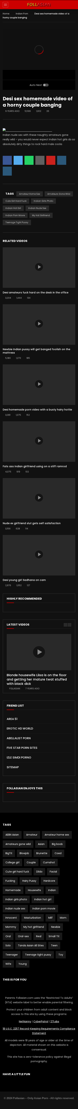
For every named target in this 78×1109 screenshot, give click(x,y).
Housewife (34, 890)
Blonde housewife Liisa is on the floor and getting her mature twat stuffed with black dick (37, 679)
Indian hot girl (13, 208)
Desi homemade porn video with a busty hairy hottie (37, 409)
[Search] (73, 4)
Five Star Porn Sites (22, 748)
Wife (8, 964)
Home (6, 13)
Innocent (11, 918)
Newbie (55, 927)
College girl (12, 862)
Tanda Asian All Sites (31, 945)
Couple (31, 862)
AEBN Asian (12, 834)
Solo (8, 945)
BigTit (8, 853)
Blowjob (24, 853)
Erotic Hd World (20, 728)
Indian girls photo (43, 200)
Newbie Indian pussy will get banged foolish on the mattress (36, 350)
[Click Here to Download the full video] (27, 130)
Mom (63, 918)
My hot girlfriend (41, 215)
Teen (54, 945)
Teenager (11, 954)
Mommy (10, 927)
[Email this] (39, 160)
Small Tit (54, 936)
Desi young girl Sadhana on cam (24, 580)
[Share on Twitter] (18, 160)
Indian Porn (22, 13)
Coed (58, 853)
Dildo (39, 871)
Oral (8, 936)
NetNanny (25, 1021)
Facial (53, 871)
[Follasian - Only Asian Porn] (38, 4)
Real (38, 936)
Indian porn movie (15, 215)
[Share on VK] (61, 160)
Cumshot (49, 862)
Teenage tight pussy (16, 222)
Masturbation (32, 918)
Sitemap (13, 767)
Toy (60, 954)
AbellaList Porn (19, 738)
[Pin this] (50, 160)
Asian (41, 844)
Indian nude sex (37, 208)
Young (23, 964)
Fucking (10, 881)
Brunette (41, 853)
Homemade (13, 890)
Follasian (14, 688)
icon (39, 267)
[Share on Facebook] (7, 160)
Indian (52, 890)
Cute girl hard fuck (15, 200)
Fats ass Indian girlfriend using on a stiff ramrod (35, 466)
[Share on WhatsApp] (29, 160)
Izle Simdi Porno (19, 757)
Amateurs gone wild (58, 193)
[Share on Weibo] (7, 171)
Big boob (57, 844)
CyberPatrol (40, 1021)
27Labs (54, 1021)
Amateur (31, 834)
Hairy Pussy (29, 881)
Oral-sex (23, 936)
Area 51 (12, 719)
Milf (50, 918)
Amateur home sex (29, 193)
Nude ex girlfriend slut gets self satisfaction (32, 523)
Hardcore (49, 881)
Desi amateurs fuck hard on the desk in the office (35, 292)
